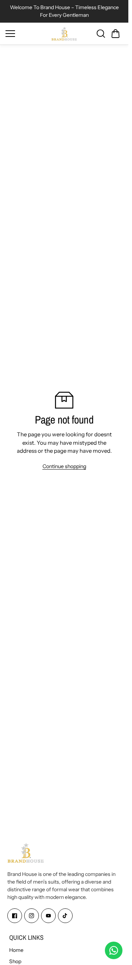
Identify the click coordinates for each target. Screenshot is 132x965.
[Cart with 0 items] (115, 33)
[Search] (101, 33)
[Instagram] (31, 916)
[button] (115, 33)
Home (16, 950)
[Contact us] (113, 950)
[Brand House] (64, 33)
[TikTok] (65, 916)
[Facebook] (14, 916)
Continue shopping (64, 466)
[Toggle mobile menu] (27, 33)
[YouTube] (48, 916)
